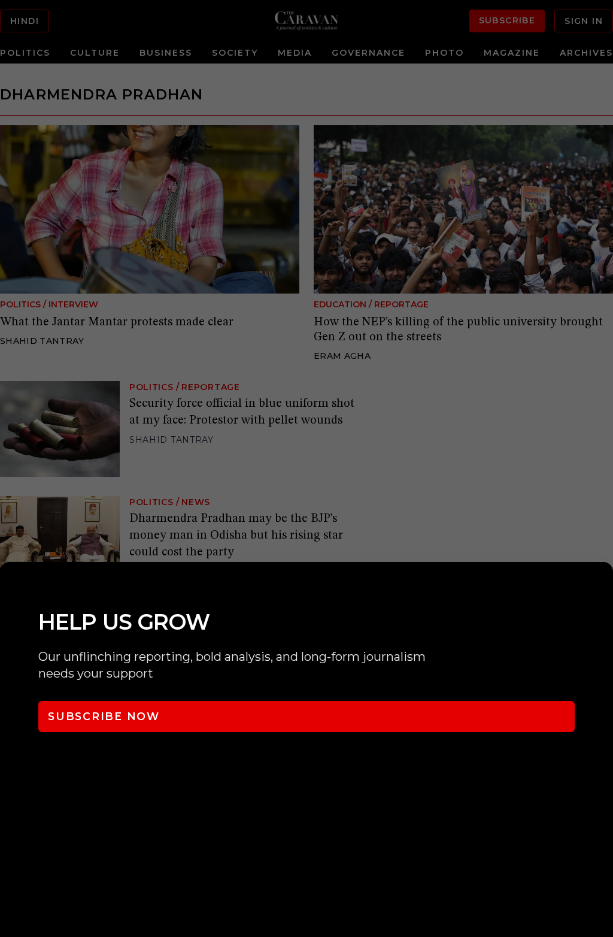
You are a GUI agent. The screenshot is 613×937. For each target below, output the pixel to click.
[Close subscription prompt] (601, 587)
